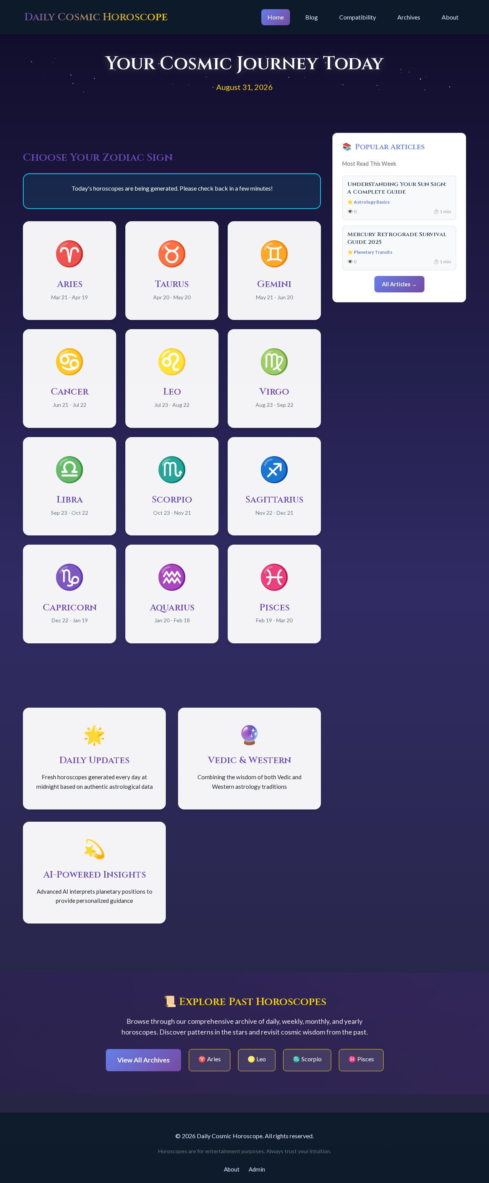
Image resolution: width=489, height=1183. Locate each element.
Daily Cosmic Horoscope (96, 17)
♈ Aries (209, 1058)
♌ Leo (257, 1058)
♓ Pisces (361, 1058)
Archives (408, 17)
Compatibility (357, 17)
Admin (257, 1169)
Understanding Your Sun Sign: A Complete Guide (397, 188)
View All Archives (143, 1060)
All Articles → (399, 284)
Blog (311, 17)
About (450, 17)
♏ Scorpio (307, 1058)
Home (275, 17)
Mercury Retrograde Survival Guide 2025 (397, 238)
